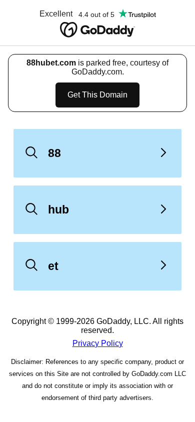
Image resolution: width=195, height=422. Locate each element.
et (53, 266)
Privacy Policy (97, 343)
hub (58, 209)
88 (54, 153)
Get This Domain (98, 94)
